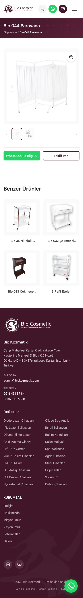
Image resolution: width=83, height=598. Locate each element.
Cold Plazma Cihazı (17, 442)
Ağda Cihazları (55, 456)
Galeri (8, 541)
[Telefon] (42, 9)
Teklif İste (61, 156)
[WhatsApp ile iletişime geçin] (71, 586)
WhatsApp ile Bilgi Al (22, 156)
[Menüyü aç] (74, 9)
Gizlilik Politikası (25, 588)
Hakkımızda (12, 513)
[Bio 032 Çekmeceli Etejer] (61, 222)
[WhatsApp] (52, 9)
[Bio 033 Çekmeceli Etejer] (22, 273)
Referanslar (12, 534)
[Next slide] (71, 86)
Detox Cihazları (56, 484)
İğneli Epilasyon (56, 428)
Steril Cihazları (55, 463)
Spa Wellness (54, 449)
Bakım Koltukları (56, 435)
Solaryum (51, 477)
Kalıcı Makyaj (54, 442)
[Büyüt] (71, 57)
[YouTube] (19, 564)
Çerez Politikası (48, 588)
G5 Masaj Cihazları (17, 470)
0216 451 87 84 (14, 393)
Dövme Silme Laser (17, 435)
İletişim (9, 506)
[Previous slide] (12, 86)
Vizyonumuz (12, 527)
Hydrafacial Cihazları (18, 484)
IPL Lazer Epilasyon (17, 428)
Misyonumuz (12, 520)
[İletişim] (63, 9)
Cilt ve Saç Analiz (57, 420)
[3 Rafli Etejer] (61, 273)
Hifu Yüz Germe (14, 449)
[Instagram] (8, 564)
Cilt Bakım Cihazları (17, 477)
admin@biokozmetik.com (21, 380)
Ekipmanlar (10, 32)
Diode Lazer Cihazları (19, 420)
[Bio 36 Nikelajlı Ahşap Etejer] (22, 222)
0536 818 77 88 (14, 399)
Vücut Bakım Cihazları (19, 456)
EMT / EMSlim (13, 463)
